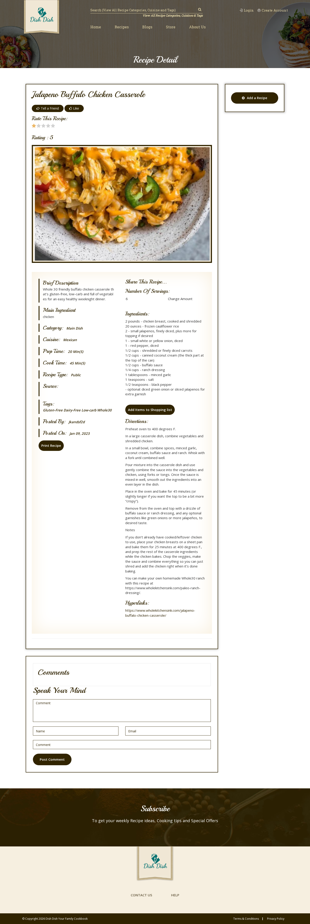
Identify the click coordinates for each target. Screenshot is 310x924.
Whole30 (104, 410)
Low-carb (88, 410)
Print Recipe (51, 445)
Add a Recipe (257, 98)
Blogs (147, 26)
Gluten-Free (53, 410)
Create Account (275, 10)
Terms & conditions (246, 918)
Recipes (122, 26)
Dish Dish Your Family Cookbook (67, 919)
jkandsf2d (77, 422)
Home (95, 26)
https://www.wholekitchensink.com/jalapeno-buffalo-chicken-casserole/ (160, 612)
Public (76, 375)
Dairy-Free (72, 410)
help (175, 895)
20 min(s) (75, 352)
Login (249, 10)
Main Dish (74, 328)
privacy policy (275, 918)
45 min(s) (77, 363)
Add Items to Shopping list (150, 409)
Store (170, 26)
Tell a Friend (50, 108)
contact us (141, 895)
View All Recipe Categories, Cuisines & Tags (173, 15)
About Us (197, 26)
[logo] (41, 17)
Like (76, 108)
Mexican (70, 340)
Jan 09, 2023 (79, 433)
